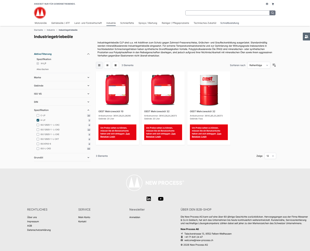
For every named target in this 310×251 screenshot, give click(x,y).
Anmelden (134, 217)
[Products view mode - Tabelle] (115, 65)
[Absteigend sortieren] (274, 65)
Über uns (32, 217)
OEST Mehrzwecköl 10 (110, 111)
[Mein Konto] (267, 4)
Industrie (111, 23)
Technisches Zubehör (205, 23)
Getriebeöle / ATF (60, 23)
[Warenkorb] (273, 4)
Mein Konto (84, 217)
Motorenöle (41, 23)
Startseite (38, 30)
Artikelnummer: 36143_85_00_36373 (206, 115)
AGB (29, 225)
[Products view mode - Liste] (107, 65)
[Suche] (273, 12)
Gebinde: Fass (196, 118)
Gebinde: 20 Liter (106, 118)
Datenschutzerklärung (39, 229)
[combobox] (227, 12)
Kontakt (82, 221)
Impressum (33, 221)
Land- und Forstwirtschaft (88, 23)
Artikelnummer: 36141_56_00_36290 (114, 115)
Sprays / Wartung (147, 23)
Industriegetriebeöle (68, 30)
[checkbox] (99, 65)
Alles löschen (43, 69)
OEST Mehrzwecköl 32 (157, 111)
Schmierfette (127, 23)
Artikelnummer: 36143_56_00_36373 (160, 115)
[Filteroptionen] (62, 46)
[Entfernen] (38, 63)
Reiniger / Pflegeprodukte (175, 23)
